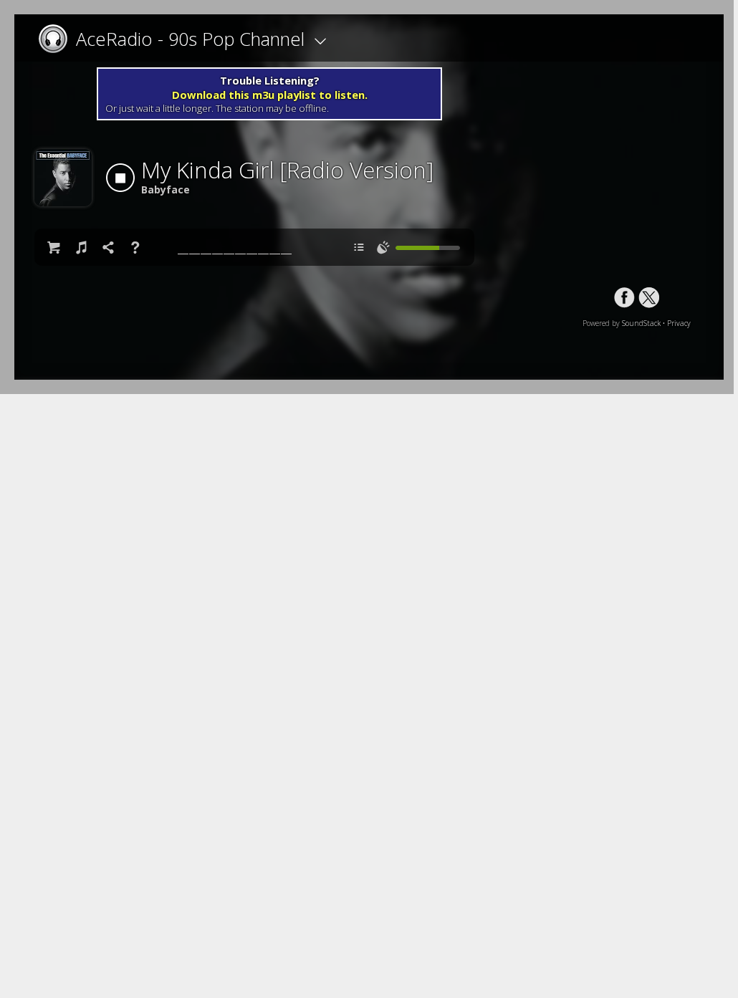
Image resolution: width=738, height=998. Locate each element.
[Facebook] (624, 297)
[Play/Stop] (120, 177)
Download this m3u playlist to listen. (270, 94)
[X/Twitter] (648, 297)
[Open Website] (57, 39)
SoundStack (641, 323)
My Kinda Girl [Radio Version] (287, 169)
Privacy (679, 323)
